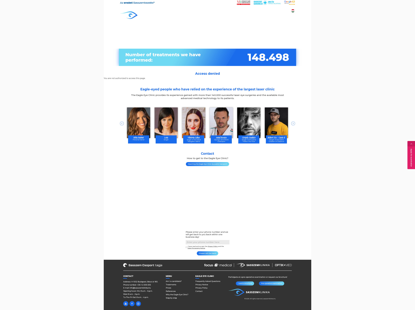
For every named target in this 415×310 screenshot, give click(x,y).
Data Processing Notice (196, 248)
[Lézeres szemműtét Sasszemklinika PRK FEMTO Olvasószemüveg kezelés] (138, 15)
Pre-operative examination (271, 283)
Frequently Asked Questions (207, 281)
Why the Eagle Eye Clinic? (245, 15)
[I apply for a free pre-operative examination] (411, 155)
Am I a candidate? (180, 15)
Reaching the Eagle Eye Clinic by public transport (207, 164)
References (222, 15)
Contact (290, 15)
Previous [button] (122, 123)
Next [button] (293, 123)
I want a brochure (245, 283)
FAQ (281, 15)
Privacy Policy (213, 246)
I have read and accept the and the (206, 247)
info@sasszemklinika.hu (140, 288)
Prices (211, 15)
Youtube (125, 303)
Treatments (198, 15)
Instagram (138, 303)
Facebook (132, 303)
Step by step (269, 15)
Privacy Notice (201, 285)
